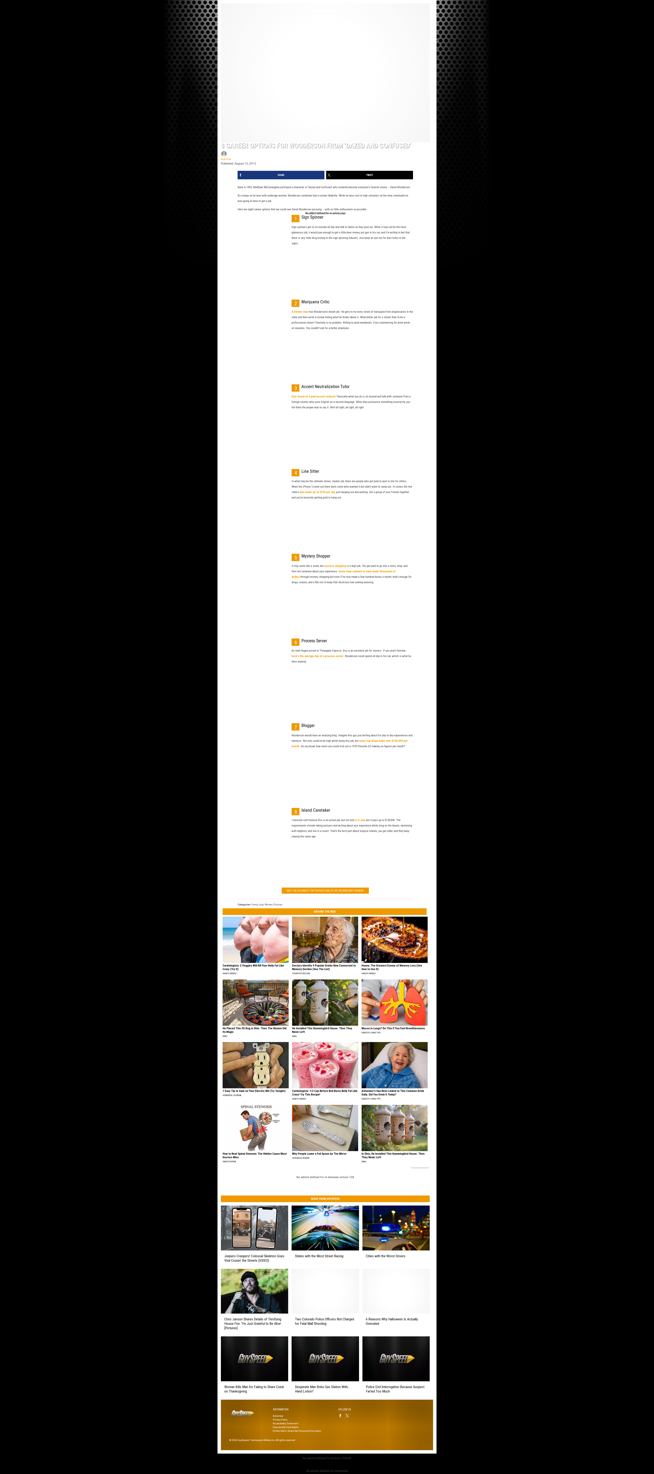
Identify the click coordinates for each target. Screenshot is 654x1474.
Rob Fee (226, 159)
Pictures (278, 904)
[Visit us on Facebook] (341, 1416)
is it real (360, 820)
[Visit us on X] (348, 1416)
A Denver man (300, 311)
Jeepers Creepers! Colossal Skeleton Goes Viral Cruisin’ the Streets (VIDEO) (254, 1258)
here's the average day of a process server (317, 656)
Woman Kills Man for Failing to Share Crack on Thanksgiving (254, 1389)
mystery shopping (335, 566)
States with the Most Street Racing (319, 1256)
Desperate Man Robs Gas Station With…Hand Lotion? (322, 1389)
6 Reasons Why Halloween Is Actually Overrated (392, 1321)
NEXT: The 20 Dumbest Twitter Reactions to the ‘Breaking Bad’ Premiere (325, 890)
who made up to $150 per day (317, 492)
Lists (261, 904)
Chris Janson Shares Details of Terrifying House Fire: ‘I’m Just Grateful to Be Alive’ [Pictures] (252, 1323)
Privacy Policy (280, 1419)
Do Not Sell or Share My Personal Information (297, 1431)
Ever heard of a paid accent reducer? (314, 396)
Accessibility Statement (285, 1423)
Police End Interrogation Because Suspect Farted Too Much (395, 1389)
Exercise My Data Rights (286, 1427)
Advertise (278, 1416)
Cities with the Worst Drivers (385, 1256)
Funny (255, 904)
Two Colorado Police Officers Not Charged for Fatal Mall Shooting (324, 1321)
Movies (268, 904)
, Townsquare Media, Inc (262, 1440)
